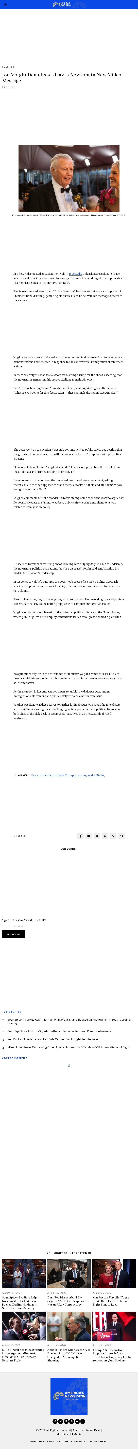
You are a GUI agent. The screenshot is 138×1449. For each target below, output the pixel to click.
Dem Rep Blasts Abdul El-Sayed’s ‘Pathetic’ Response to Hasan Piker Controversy (59, 1031)
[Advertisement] (69, 33)
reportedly (75, 273)
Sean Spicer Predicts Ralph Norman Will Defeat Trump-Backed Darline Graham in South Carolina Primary (69, 1021)
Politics (8, 67)
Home (33, 1441)
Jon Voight (69, 849)
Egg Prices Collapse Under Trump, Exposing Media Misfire (67, 775)
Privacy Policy (99, 1441)
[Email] (121, 836)
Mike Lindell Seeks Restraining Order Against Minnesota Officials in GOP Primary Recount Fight (68, 1047)
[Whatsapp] (113, 836)
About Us (62, 1441)
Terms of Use (79, 1441)
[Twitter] (97, 836)
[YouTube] (77, 1421)
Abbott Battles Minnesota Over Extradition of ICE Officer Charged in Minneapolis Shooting (68, 1355)
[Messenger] (88, 836)
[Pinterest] (105, 836)
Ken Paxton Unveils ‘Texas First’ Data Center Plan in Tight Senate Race (52, 1039)
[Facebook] (80, 836)
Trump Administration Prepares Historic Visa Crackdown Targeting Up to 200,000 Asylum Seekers (111, 1355)
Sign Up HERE (46, 1441)
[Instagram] (66, 1421)
